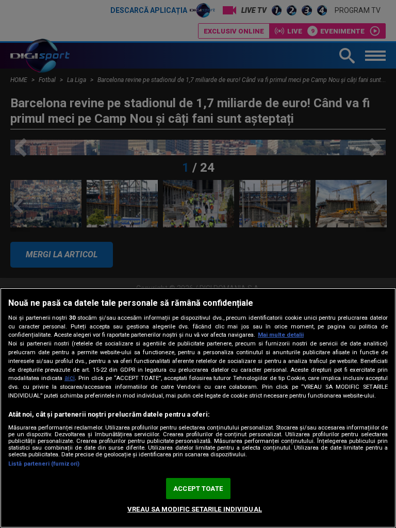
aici (69, 378)
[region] (198, 408)
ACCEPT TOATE (198, 488)
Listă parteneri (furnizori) (43, 463)
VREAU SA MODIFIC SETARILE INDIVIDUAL (194, 509)
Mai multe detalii (281, 335)
